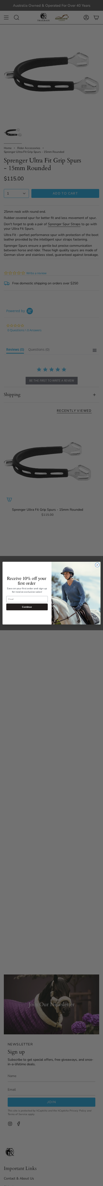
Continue (27, 607)
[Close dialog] (97, 565)
